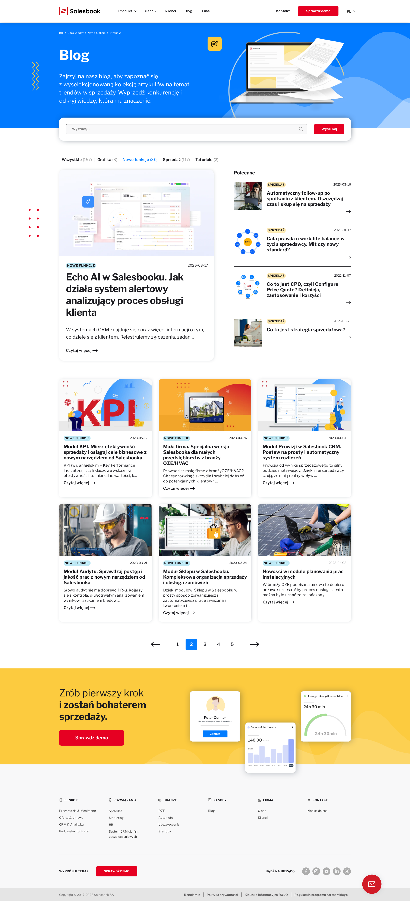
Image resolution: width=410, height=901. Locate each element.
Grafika (107, 160)
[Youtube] (326, 871)
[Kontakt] (373, 885)
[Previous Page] (155, 644)
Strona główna (61, 33)
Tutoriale (206, 160)
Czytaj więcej (79, 350)
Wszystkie (77, 160)
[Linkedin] (337, 871)
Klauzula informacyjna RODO (266, 895)
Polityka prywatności (222, 895)
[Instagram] (316, 871)
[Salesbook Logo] (80, 11)
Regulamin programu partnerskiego (321, 895)
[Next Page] (254, 644)
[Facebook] (306, 871)
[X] (347, 871)
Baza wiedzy (75, 32)
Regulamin (192, 895)
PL (349, 11)
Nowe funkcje (96, 32)
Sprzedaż (176, 160)
